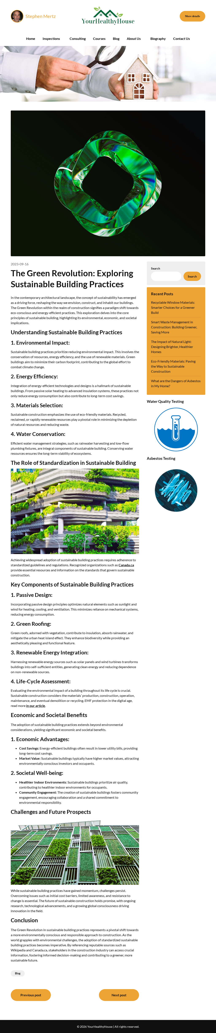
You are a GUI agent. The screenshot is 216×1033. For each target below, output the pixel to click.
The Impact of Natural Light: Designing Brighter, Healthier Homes (172, 347)
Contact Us (181, 38)
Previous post (30, 995)
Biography (158, 38)
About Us (134, 38)
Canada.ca (126, 565)
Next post (119, 995)
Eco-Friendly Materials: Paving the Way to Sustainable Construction (173, 366)
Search (155, 268)
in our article (35, 706)
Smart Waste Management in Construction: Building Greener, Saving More (174, 327)
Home (30, 38)
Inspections (51, 38)
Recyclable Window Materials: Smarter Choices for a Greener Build (173, 307)
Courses (99, 38)
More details (192, 16)
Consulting (78, 38)
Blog (116, 38)
